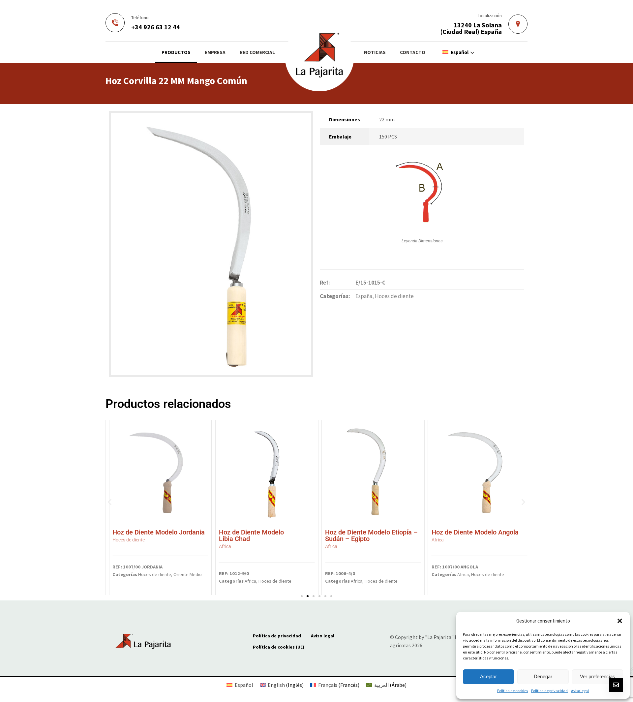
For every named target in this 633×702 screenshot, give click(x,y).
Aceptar (488, 676)
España (363, 296)
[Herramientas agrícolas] (319, 56)
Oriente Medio (187, 574)
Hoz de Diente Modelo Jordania (158, 535)
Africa (250, 581)
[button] (620, 621)
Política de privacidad (549, 690)
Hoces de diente (394, 296)
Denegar (543, 676)
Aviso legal (580, 690)
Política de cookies (512, 690)
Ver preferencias (597, 676)
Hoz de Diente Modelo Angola (475, 535)
